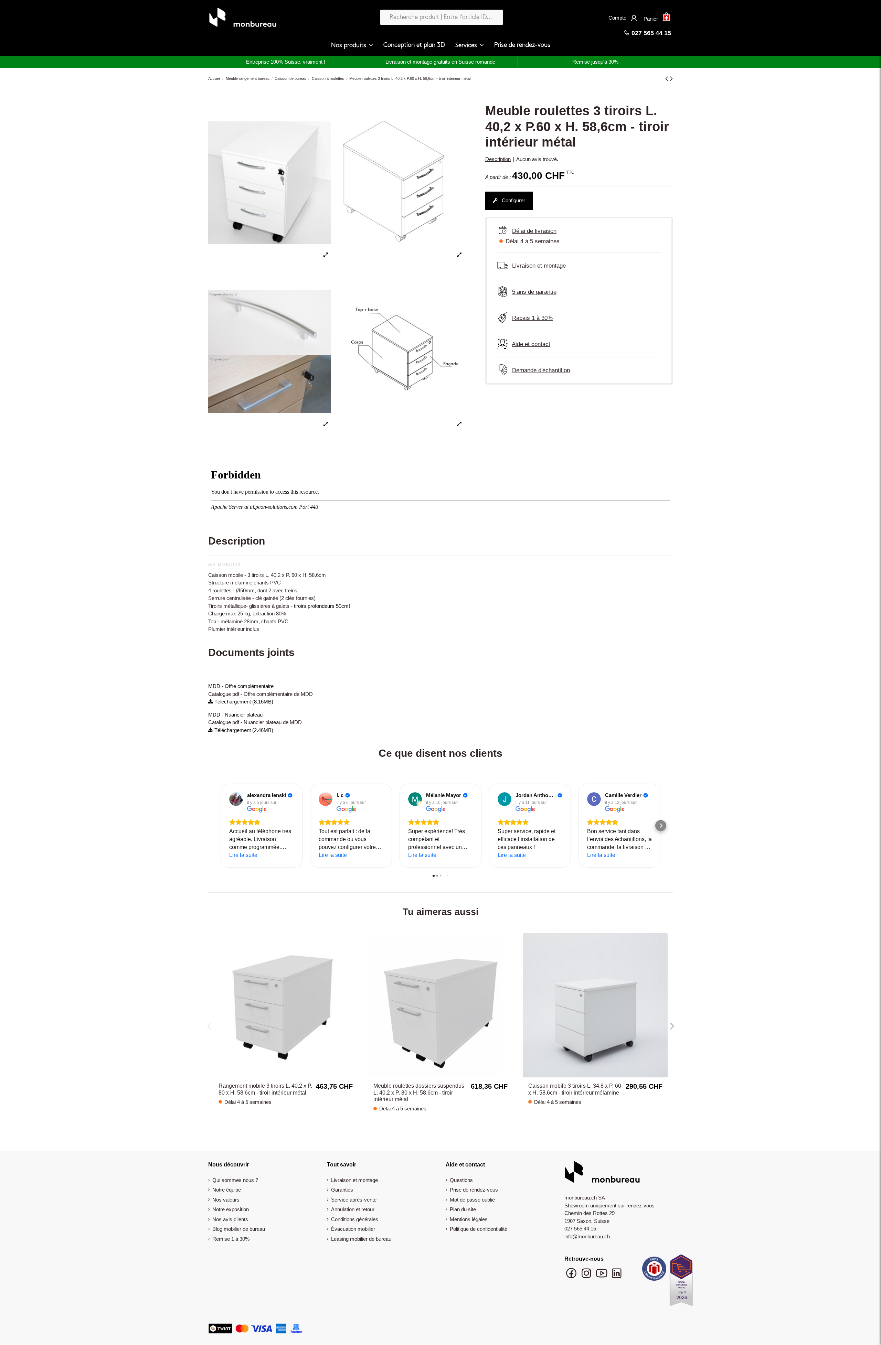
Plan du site (463, 1209)
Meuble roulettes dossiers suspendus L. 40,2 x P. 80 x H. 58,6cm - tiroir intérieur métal (418, 1092)
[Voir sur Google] (236, 799)
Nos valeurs (226, 1200)
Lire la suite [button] (243, 855)
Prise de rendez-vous (474, 1190)
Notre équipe (226, 1190)
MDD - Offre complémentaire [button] (241, 686)
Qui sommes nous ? (235, 1180)
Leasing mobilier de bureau (361, 1239)
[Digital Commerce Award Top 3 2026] (681, 1282)
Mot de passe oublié (472, 1200)
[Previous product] (667, 78)
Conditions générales (354, 1219)
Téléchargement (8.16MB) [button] (243, 701)
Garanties (342, 1190)
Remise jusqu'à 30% (595, 62)
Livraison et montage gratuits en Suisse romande (440, 62)
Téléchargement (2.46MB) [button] (243, 730)
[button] (352, 45)
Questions (461, 1180)
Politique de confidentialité (478, 1229)
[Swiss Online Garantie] (654, 1270)
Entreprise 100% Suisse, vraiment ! (285, 62)
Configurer (512, 200)
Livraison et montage (354, 1180)
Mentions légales (469, 1219)
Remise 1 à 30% (231, 1239)
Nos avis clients (230, 1219)
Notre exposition (230, 1209)
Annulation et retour (352, 1209)
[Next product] (671, 78)
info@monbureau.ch (587, 1236)
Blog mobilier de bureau (238, 1229)
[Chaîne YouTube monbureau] (602, 1276)
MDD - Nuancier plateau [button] (235, 715)
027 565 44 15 (650, 33)
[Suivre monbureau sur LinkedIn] (617, 1276)
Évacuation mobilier (353, 1229)
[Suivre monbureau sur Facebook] (572, 1276)
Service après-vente (353, 1200)
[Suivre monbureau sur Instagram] (587, 1276)
